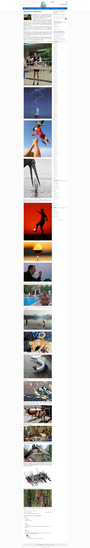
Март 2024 (54, 49)
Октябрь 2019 (55, 101)
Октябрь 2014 (55, 170)
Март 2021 (54, 74)
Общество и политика (56, 197)
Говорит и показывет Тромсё (28, 512)
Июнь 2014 (55, 176)
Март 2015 (54, 162)
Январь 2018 (55, 123)
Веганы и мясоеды (39, 8)
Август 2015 (55, 156)
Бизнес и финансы (31, 8)
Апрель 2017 (55, 134)
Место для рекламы (60, 219)
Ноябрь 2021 (55, 65)
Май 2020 (54, 90)
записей (55, 210)
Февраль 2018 (55, 121)
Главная (25, 8)
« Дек (56, 20)
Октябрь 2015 (55, 153)
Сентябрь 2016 (55, 139)
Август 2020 (55, 85)
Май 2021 (54, 71)
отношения (55, 199)
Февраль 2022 (55, 62)
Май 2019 (54, 109)
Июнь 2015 (55, 158)
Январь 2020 (55, 96)
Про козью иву (55, 28)
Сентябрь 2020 (55, 84)
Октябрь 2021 (55, 66)
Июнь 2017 (55, 131)
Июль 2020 (55, 87)
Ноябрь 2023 (55, 51)
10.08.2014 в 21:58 (27, 531)
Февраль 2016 (55, 150)
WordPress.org (55, 213)
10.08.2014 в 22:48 (29, 537)
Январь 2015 (55, 165)
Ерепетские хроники (55, 8)
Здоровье (61, 8)
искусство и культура (29, 510)
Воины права (55, 25)
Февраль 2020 (55, 95)
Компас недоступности (61, 38)
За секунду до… (42, 41)
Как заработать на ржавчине (57, 29)
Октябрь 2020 (55, 82)
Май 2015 (54, 159)
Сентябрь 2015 (55, 154)
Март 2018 (54, 120)
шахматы (54, 205)
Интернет (54, 191)
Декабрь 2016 (55, 137)
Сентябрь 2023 (55, 52)
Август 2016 (55, 140)
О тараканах (59, 36)
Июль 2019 (55, 106)
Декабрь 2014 (55, 167)
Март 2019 (54, 112)
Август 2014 (55, 173)
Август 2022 (55, 55)
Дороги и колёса (47, 8)
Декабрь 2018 (55, 115)
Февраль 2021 (55, 76)
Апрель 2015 (55, 161)
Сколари (50, 34)
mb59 (29, 536)
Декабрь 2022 (55, 54)
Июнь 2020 (55, 88)
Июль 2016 (55, 142)
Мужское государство (56, 26)
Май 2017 (54, 132)
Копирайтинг (55, 194)
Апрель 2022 (55, 58)
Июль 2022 (55, 57)
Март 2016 (54, 148)
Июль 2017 (55, 129)
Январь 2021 (55, 77)
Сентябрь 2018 (55, 117)
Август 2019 (55, 104)
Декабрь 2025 (55, 43)
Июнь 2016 (55, 143)
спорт (54, 200)
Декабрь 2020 (55, 79)
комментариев (56, 212)
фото (35, 510)
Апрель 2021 (55, 73)
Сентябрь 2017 (55, 128)
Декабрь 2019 (55, 98)
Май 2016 (54, 145)
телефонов (39, 38)
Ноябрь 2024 (55, 46)
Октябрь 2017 (55, 126)
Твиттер (54, 202)
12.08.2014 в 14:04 (27, 519)
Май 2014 (54, 178)
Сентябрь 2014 (55, 172)
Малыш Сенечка (55, 196)
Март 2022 (54, 60)
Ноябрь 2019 (55, 99)
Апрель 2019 (55, 110)
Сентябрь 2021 (55, 68)
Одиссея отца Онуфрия (56, 23)
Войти (54, 209)
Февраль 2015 (55, 164)
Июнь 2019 (55, 107)
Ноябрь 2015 (55, 151)
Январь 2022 (55, 63)
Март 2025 (54, 44)
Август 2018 (55, 118)
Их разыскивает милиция (48, 512)
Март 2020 (54, 93)
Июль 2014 (55, 175)
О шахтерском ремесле (61, 33)
